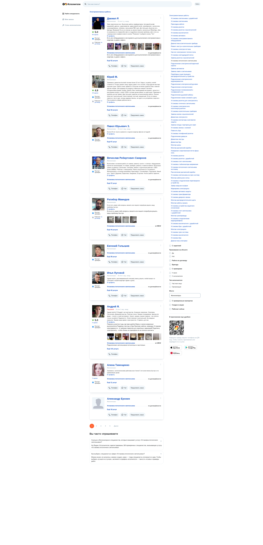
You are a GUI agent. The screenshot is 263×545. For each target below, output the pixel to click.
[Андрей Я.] (98, 311)
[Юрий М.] (98, 81)
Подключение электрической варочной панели (185, 64)
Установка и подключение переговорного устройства (185, 182)
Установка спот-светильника (181, 161)
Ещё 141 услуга (112, 349)
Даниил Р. (113, 18)
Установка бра (176, 238)
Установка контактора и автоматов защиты (183, 121)
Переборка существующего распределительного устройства (182, 75)
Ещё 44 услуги (112, 230)
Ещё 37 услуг (112, 183)
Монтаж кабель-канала (179, 203)
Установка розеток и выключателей (183, 30)
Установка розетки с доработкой (182, 158)
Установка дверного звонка (180, 197)
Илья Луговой (115, 272)
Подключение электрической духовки (184, 84)
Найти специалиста (72, 13)
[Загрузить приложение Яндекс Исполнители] (185, 327)
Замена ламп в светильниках (181, 71)
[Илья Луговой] (98, 277)
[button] (113, 66)
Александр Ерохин (118, 398)
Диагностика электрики (179, 241)
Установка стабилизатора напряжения (184, 164)
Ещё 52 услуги (112, 60)
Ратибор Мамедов (118, 199)
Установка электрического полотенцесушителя (180, 107)
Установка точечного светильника (183, 103)
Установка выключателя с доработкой (184, 223)
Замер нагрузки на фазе (179, 186)
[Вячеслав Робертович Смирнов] (98, 163)
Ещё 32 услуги (112, 110)
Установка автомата (178, 35)
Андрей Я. (113, 306)
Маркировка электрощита (180, 188)
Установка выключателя (179, 33)
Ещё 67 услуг (112, 142)
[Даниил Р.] (98, 23)
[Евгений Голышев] (98, 250)
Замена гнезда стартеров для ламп (183, 125)
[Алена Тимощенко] (98, 370)
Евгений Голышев (118, 245)
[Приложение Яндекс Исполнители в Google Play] (190, 347)
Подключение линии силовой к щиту (184, 98)
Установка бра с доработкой (181, 226)
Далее (116, 426)
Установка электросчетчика (181, 49)
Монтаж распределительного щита (183, 200)
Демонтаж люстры (177, 139)
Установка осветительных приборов (184, 111)
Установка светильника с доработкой (184, 18)
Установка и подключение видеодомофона (180, 219)
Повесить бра (176, 130)
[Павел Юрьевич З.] (98, 131)
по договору (98, 43)
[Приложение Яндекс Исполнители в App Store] (175, 347)
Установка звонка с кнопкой (181, 128)
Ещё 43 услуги (112, 290)
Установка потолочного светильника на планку (184, 168)
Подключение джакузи (179, 136)
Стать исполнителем (73, 25)
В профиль (111, 36)
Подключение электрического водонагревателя (181, 80)
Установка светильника (179, 21)
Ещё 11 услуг (112, 382)
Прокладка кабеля (177, 24)
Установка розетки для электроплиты (184, 100)
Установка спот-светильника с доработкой (181, 212)
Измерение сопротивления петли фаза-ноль (185, 152)
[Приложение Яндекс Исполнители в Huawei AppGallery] (175, 353)
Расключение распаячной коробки (183, 172)
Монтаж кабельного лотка (180, 178)
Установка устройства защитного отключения (182, 207)
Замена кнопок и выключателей (182, 114)
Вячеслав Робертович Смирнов (126, 158)
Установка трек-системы (179, 232)
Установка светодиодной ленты (182, 55)
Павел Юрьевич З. (118, 126)
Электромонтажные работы (179, 15)
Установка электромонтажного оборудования (182, 39)
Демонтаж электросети (179, 117)
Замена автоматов (177, 68)
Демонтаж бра (176, 142)
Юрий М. (112, 76)
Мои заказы (69, 19)
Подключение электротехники (181, 87)
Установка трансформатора (181, 194)
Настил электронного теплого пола (183, 52)
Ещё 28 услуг (112, 256)
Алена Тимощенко (118, 365)
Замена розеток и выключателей (182, 58)
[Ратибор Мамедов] (98, 204)
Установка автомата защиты (181, 191)
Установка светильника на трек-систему (185, 175)
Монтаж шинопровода (178, 216)
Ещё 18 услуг (112, 409)
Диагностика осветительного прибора (184, 43)
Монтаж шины (176, 145)
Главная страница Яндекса (63, 4)
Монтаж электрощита (178, 229)
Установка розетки (177, 27)
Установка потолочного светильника (121, 53)
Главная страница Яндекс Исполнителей (71, 4)
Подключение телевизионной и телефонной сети (182, 91)
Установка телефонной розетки (182, 133)
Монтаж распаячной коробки (181, 148)
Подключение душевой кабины (182, 95)
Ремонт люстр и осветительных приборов (186, 46)
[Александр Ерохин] (98, 403)
